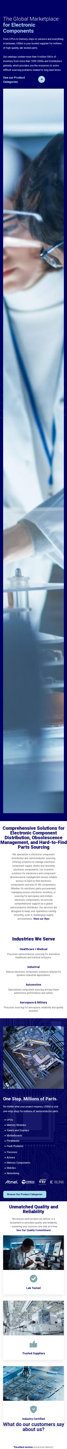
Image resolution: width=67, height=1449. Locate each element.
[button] (6, 450)
